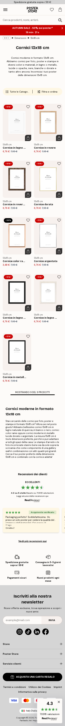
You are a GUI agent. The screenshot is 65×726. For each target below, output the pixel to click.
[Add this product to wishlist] (28, 107)
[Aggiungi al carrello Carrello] (28, 138)
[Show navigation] (5, 9)
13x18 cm (35, 38)
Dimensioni (20, 38)
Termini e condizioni (14, 687)
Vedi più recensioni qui (32, 541)
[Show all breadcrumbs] (6, 38)
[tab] (52, 9)
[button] (49, 711)
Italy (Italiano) (33, 710)
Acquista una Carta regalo (35, 676)
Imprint (58, 687)
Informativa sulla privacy (32, 691)
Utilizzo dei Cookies (40, 687)
